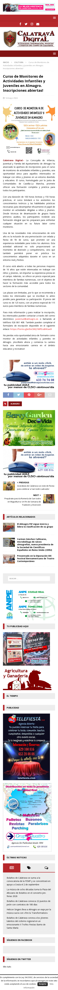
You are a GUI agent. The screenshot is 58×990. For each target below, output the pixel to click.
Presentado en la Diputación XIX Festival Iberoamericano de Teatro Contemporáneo (35, 558)
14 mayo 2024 (11, 98)
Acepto (42, 984)
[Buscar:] (29, 578)
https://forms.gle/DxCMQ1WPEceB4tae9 (31, 329)
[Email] (37, 24)
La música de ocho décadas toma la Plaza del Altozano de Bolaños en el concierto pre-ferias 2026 (29, 893)
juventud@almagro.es (26, 319)
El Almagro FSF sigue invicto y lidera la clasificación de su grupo (35, 525)
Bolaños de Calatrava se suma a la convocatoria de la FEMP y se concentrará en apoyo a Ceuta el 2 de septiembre (28, 881)
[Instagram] (32, 24)
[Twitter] (26, 24)
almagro (15, 403)
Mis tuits (7, 966)
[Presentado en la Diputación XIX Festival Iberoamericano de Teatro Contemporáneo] (9, 559)
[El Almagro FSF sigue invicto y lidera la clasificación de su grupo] (9, 527)
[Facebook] (20, 24)
